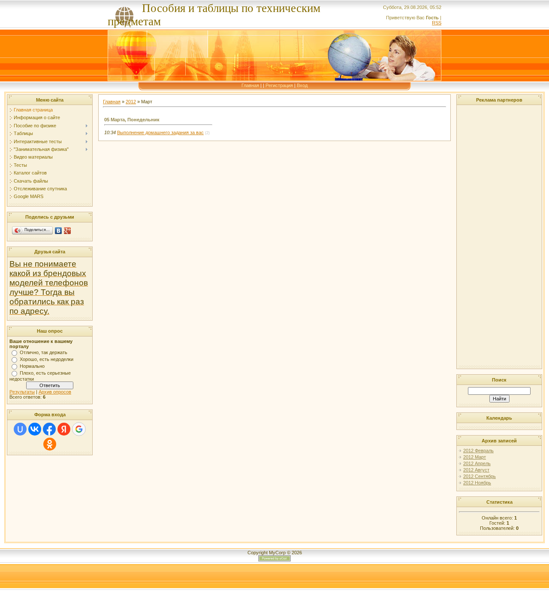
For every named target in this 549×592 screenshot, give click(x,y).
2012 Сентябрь (479, 476)
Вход (302, 85)
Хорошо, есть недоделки (46, 359)
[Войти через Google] (79, 429)
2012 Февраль (478, 450)
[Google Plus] (67, 230)
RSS (436, 22)
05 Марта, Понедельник (132, 119)
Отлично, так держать (43, 352)
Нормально (32, 366)
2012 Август (476, 469)
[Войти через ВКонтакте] (34, 429)
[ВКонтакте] (58, 230)
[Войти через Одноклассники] (49, 444)
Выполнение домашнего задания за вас (160, 132)
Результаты (22, 391)
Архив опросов (55, 391)
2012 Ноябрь (477, 482)
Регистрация (279, 85)
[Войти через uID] (20, 429)
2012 (131, 101)
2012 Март (474, 457)
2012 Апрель (477, 463)
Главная (250, 85)
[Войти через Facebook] (49, 429)
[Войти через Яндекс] (63, 429)
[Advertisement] (484, 235)
